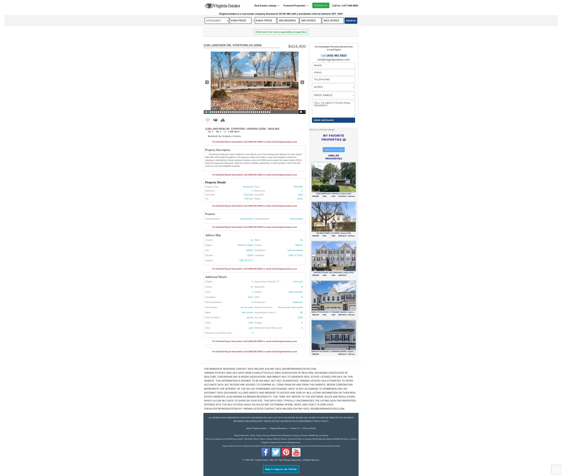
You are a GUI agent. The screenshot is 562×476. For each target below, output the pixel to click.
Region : (209, 245)
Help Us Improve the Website (281, 469)
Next (302, 82)
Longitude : (260, 255)
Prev (206, 82)
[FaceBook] (266, 456)
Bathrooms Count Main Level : (269, 328)
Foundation (210, 297)
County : (258, 245)
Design (258, 292)
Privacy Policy (309, 428)
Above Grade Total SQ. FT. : (268, 281)
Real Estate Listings (266, 5)
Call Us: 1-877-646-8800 (345, 5)
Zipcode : (209, 255)
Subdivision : (260, 250)
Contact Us (295, 428)
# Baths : (209, 281)
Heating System (212, 218)
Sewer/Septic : (212, 307)
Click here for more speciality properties (281, 31)
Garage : (259, 322)
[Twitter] (276, 456)
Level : (208, 292)
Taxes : (208, 322)
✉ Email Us (320, 5)
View (207, 328)
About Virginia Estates (256, 428)
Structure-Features (263, 307)
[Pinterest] (286, 456)
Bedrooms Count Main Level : (219, 333)
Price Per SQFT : (213, 317)
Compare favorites (333, 149)
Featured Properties (294, 5)
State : (258, 240)
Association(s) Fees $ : (265, 312)
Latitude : (209, 260)
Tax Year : (259, 317)
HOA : (257, 297)
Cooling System (262, 218)
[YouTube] (296, 456)
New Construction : (214, 302)
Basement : (260, 287)
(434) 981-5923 (337, 55)
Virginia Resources (278, 428)
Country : (209, 240)
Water (208, 312)
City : (207, 250)
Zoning (208, 287)
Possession (260, 302)
